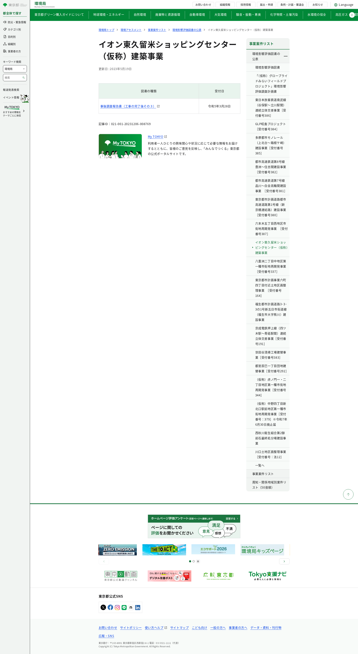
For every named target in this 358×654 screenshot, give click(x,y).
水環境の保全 (316, 14)
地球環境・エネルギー (108, 14)
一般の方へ (218, 627)
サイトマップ (179, 627)
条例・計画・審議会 (292, 4)
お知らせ (318, 4)
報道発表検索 (11, 89)
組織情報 (225, 4)
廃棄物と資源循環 (167, 14)
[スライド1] (190, 561)
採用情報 (246, 4)
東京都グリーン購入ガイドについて (59, 14)
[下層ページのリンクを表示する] (286, 56)
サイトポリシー (131, 627)
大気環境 (220, 14)
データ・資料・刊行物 (265, 627)
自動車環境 (197, 14)
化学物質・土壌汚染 (284, 14)
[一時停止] (198, 561)
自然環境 (140, 14)
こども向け (199, 627)
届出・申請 (266, 4)
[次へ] (284, 561)
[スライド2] (194, 561)
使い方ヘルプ (154, 627)
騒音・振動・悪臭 (248, 14)
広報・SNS (106, 635)
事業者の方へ (238, 627)
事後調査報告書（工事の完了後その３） (128, 106)
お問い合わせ (203, 4)
